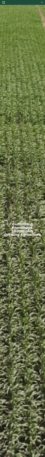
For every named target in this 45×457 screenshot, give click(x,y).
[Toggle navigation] (42, 2)
